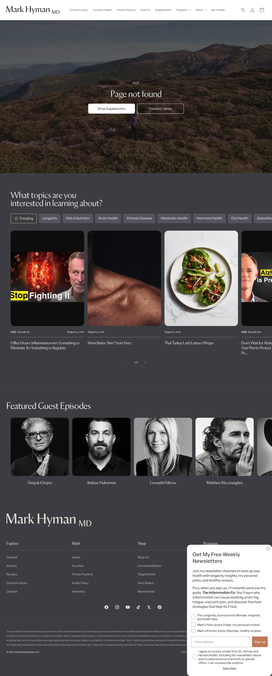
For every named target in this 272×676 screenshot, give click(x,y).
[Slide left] (126, 362)
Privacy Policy (229, 668)
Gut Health (239, 218)
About (76, 557)
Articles (11, 565)
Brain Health (108, 218)
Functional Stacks (149, 565)
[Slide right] (145, 362)
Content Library (160, 109)
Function (78, 565)
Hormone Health (209, 218)
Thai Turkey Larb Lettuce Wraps (189, 342)
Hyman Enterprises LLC (27, 652)
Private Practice (82, 574)
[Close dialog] (268, 548)
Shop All (143, 557)
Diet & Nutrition (78, 218)
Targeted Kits (146, 574)
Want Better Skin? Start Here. (110, 342)
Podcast (11, 557)
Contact (11, 591)
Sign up (260, 642)
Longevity (49, 218)
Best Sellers (146, 583)
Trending (26, 218)
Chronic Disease (139, 218)
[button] (183, 10)
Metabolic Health (174, 218)
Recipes (11, 574)
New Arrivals (146, 591)
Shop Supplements (112, 109)
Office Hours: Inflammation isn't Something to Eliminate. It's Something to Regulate (45, 345)
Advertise (78, 591)
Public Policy (80, 583)
